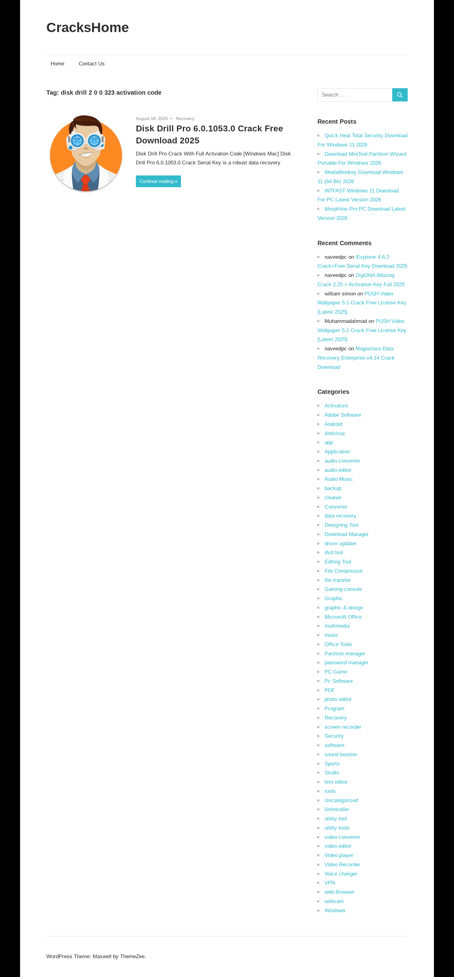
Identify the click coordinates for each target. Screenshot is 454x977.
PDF (330, 690)
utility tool (336, 819)
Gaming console (343, 589)
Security (334, 736)
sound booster (341, 754)
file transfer (338, 580)
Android (333, 424)
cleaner (333, 498)
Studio (332, 773)
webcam (334, 901)
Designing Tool (341, 525)
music (331, 635)
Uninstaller (337, 809)
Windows (335, 910)
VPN (330, 883)
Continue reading (157, 181)
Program (334, 708)
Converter (336, 507)
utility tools (337, 828)
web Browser (340, 892)
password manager (346, 663)
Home (57, 64)
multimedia (337, 626)
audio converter (342, 461)
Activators (336, 406)
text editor (336, 782)
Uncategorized (341, 800)
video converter (342, 837)
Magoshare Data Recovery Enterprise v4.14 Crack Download (356, 358)
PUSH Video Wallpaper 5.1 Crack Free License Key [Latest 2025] (361, 303)
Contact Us (92, 64)
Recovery (185, 118)
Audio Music (339, 479)
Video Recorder (342, 865)
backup (333, 488)
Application (337, 452)
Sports (332, 764)
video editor (338, 846)
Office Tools (338, 644)
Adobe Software (343, 415)
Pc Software (339, 681)
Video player (339, 855)
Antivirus (335, 433)
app (329, 442)
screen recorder (343, 727)
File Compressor (344, 571)
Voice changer (341, 874)
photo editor (338, 699)
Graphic (334, 598)
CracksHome (87, 27)
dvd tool (334, 552)
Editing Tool (338, 562)
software (334, 745)
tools (330, 791)
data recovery (340, 516)
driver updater (341, 543)
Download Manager (347, 534)
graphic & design (344, 608)
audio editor (338, 470)
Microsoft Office (343, 617)
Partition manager (345, 654)
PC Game (336, 672)
